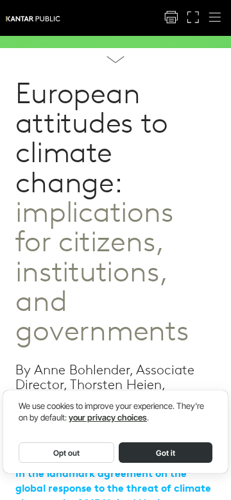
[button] (171, 17)
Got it (165, 453)
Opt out (66, 453)
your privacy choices (108, 417)
